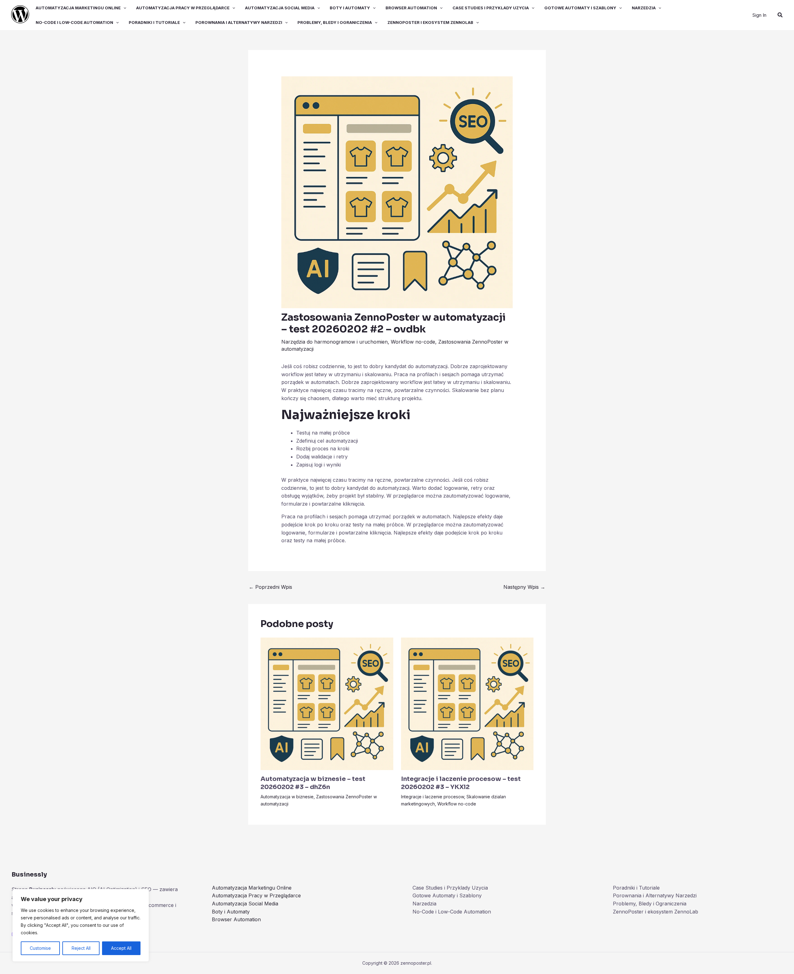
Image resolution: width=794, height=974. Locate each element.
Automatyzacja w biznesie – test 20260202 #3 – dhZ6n (313, 783)
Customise (40, 948)
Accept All (121, 948)
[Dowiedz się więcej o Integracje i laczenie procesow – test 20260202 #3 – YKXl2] (467, 703)
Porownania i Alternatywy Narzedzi (238, 22)
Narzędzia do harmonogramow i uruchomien (334, 342)
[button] (123, 8)
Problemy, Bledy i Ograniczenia (334, 22)
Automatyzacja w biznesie (287, 796)
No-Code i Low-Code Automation (74, 22)
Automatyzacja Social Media (279, 7)
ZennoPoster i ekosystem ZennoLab (430, 22)
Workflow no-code (413, 342)
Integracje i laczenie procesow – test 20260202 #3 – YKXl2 (461, 783)
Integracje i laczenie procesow (432, 796)
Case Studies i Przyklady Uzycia (491, 7)
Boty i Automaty (350, 7)
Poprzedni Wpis (270, 587)
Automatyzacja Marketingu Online (78, 7)
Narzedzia (644, 7)
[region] (80, 925)
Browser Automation (411, 7)
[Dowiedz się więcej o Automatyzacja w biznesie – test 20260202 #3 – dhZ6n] (327, 703)
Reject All (81, 948)
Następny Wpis (524, 587)
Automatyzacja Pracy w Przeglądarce (183, 7)
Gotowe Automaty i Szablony (580, 7)
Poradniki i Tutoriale (154, 22)
